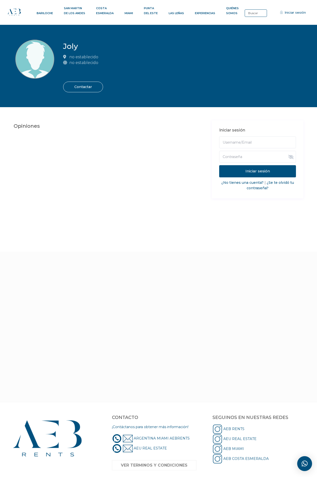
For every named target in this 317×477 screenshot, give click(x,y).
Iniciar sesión (257, 171)
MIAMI (129, 13)
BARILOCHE (45, 13)
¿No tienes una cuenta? (242, 182)
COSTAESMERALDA (105, 10)
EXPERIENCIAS (205, 13)
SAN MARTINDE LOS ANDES (74, 10)
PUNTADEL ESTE (151, 10)
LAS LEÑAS (176, 13)
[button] (304, 463)
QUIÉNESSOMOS (232, 10)
